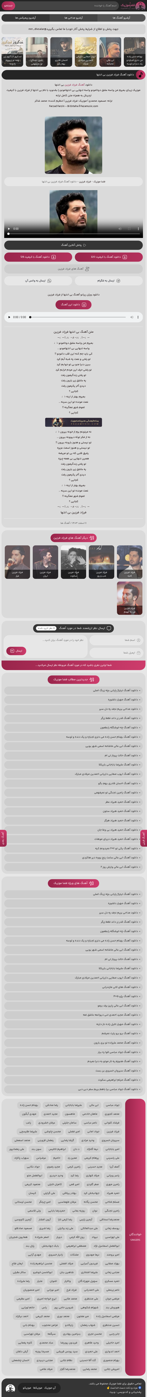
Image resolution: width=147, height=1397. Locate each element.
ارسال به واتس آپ (35, 281)
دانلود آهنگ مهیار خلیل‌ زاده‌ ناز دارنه (117, 1024)
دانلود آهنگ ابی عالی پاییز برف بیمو (118, 1006)
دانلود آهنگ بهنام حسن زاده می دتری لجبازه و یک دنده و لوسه (102, 737)
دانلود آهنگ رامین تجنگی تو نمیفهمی (116, 793)
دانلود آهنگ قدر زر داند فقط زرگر (119, 718)
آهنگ (81, 85)
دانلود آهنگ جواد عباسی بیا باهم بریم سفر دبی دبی (108, 1089)
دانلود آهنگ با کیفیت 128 (35, 257)
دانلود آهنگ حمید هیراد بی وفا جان (117, 830)
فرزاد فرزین (71, 85)
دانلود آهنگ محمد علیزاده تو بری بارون (116, 1043)
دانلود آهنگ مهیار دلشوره (123, 700)
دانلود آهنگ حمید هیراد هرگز (121, 821)
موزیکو (27, 1388)
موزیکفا (37, 1388)
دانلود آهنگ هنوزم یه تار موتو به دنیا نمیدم (112, 1061)
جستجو (8, 6)
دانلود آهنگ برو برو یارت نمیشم (120, 1033)
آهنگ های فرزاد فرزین (70, 269)
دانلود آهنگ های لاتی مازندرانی (120, 987)
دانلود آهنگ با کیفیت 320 (106, 257)
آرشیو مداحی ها (74, 18)
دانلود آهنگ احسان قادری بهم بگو (118, 783)
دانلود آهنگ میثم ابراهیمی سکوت (118, 1080)
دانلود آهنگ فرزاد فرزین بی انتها (115, 75)
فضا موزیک (133, 6)
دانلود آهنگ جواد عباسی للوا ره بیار (118, 1052)
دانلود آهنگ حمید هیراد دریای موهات (116, 839)
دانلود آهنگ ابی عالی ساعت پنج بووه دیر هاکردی (110, 858)
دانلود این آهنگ (70, 305)
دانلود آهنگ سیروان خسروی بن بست (117, 1071)
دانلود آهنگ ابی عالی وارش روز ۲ (119, 867)
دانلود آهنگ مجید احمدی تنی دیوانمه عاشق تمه (110, 1015)
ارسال (19, 651)
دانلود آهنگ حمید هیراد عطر (121, 802)
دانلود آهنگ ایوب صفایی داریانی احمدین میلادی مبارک (106, 774)
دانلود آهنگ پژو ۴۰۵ (126, 996)
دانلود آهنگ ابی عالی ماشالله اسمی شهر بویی (111, 746)
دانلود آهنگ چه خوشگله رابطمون (119, 728)
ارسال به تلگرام (105, 281)
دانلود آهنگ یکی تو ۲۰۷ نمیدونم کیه (116, 848)
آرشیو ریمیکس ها (25, 18)
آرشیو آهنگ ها (121, 18)
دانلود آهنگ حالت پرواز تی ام (121, 755)
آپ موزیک (50, 1388)
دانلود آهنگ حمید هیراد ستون (120, 811)
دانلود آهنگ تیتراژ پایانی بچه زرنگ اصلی (115, 690)
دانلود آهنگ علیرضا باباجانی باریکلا (118, 765)
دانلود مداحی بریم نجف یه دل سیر (118, 709)
